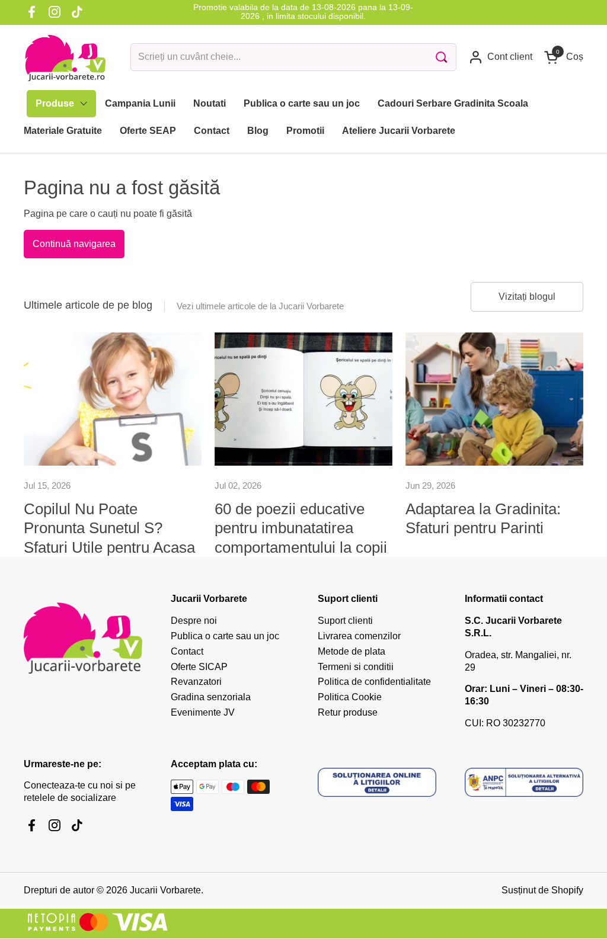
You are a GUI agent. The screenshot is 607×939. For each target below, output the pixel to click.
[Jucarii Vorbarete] (65, 57)
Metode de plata (351, 651)
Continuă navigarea (74, 244)
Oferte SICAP (199, 667)
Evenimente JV (203, 712)
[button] (563, 57)
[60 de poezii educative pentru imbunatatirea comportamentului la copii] (303, 399)
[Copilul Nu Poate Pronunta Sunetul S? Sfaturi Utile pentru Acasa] (113, 399)
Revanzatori (196, 682)
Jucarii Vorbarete (165, 890)
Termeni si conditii (356, 667)
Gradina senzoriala (211, 697)
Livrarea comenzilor (359, 636)
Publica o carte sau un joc (225, 636)
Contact (187, 651)
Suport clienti (345, 621)
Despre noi (194, 621)
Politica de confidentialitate (374, 682)
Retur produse (348, 712)
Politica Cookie (350, 697)
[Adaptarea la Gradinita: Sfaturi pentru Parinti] (494, 399)
